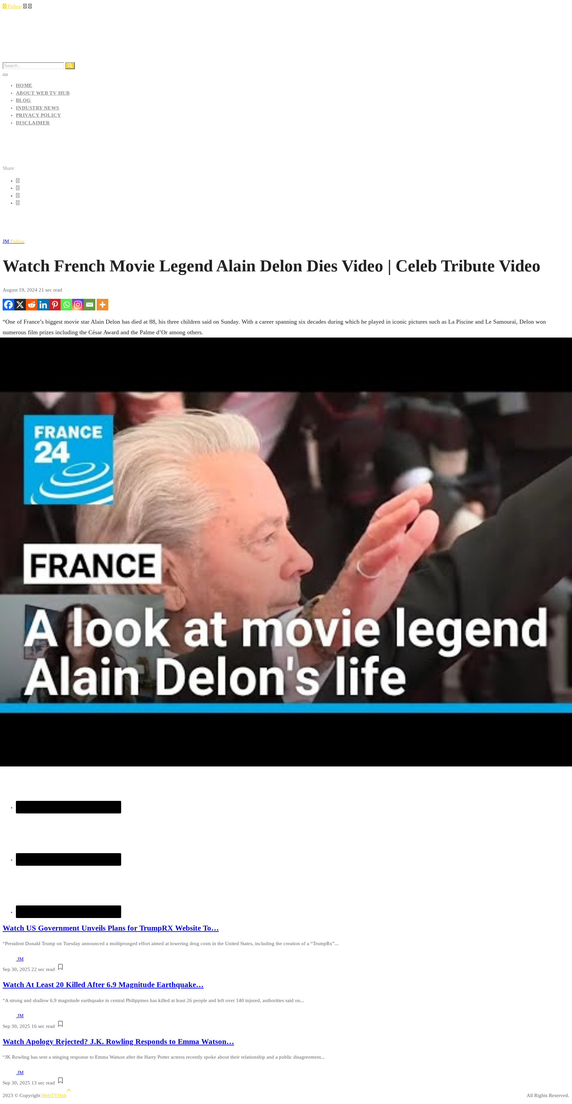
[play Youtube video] (286, 552)
